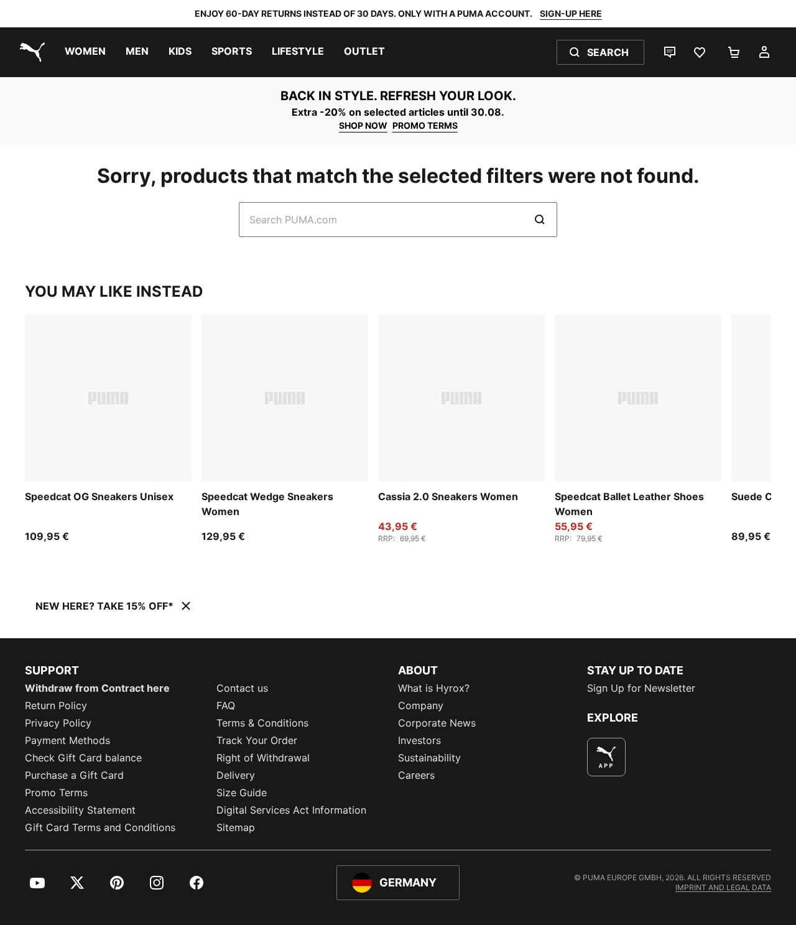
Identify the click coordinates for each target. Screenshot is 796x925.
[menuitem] (85, 52)
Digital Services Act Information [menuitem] (291, 810)
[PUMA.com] (30, 52)
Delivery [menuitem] (235, 775)
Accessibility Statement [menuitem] (80, 810)
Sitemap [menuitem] (235, 827)
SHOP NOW (363, 125)
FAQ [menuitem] (225, 705)
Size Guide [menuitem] (241, 792)
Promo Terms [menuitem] (56, 792)
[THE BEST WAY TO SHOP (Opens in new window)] (606, 757)
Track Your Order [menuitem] (256, 740)
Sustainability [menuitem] (429, 757)
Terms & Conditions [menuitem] (262, 723)
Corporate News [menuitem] (437, 723)
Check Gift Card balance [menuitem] (83, 757)
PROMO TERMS (425, 125)
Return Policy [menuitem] (56, 705)
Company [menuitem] (420, 705)
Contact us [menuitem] (242, 688)
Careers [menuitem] (416, 775)
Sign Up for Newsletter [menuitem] (641, 688)
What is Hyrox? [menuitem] (434, 688)
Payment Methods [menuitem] (67, 740)
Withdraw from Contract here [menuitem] (97, 688)
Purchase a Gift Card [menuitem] (74, 775)
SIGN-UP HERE (571, 13)
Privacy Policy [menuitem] (58, 723)
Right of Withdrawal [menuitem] (263, 757)
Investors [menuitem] (419, 740)
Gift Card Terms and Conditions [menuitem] (100, 827)
